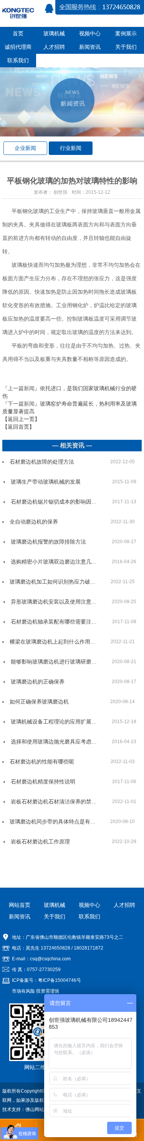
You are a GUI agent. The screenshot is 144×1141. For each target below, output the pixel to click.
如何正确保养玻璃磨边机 (39, 702)
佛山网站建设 (39, 1109)
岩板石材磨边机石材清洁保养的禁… (54, 801)
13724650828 (55, 948)
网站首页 (19, 905)
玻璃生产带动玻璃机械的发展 (46, 482)
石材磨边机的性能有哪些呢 (42, 761)
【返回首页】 (18, 427)
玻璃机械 (54, 905)
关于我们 (54, 916)
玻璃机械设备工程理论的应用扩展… (54, 722)
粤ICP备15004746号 (59, 980)
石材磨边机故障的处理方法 (42, 462)
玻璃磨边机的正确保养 (38, 682)
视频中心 (89, 905)
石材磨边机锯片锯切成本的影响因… (54, 502)
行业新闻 (70, 148)
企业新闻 (25, 148)
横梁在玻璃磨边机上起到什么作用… (53, 642)
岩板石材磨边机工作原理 (40, 841)
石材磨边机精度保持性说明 (43, 781)
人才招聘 (124, 905)
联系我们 (89, 916)
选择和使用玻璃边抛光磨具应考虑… (54, 741)
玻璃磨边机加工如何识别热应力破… (53, 582)
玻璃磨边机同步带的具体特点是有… (53, 821)
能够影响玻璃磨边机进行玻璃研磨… (54, 662)
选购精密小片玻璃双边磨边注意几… (54, 562)
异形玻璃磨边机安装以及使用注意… (54, 602)
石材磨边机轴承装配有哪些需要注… (54, 622)
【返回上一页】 (21, 419)
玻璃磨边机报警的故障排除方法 (48, 542)
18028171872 (88, 948)
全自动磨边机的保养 (34, 522)
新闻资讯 (19, 916)
